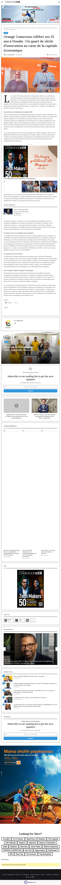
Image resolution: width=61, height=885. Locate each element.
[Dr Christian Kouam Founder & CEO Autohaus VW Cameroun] (8, 700)
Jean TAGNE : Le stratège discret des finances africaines (48, 552)
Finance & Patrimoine (47, 843)
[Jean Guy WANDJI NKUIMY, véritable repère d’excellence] (8, 679)
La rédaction (9, 54)
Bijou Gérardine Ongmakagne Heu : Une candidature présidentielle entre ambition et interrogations (12, 553)
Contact (43, 874)
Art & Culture (18, 839)
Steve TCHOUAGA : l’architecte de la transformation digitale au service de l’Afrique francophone (29, 553)
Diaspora (22, 843)
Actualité (6, 839)
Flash (11, 27)
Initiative (13, 846)
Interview (24, 846)
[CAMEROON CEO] (12, 2)
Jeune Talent (36, 846)
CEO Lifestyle (11, 843)
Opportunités (40, 850)
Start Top (19, 854)
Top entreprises (45, 854)
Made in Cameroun (51, 846)
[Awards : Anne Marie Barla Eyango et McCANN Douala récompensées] (8, 212)
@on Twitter (5, 859)
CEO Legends (53, 839)
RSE (11, 854)
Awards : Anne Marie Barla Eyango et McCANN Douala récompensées (21, 211)
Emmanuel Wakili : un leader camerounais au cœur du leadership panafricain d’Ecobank (17, 348)
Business (42, 839)
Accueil (6, 27)
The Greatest (31, 854)
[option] (30, 348)
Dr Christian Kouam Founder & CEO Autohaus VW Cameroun (30, 697)
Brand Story (30, 839)
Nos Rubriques (10, 874)
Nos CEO (28, 850)
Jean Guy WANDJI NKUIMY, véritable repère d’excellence (29, 676)
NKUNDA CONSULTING (12, 850)
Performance (53, 850)
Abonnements (55, 874)
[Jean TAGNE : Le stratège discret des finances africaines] (49, 489)
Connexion (48, 874)
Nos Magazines (25, 874)
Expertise (32, 843)
